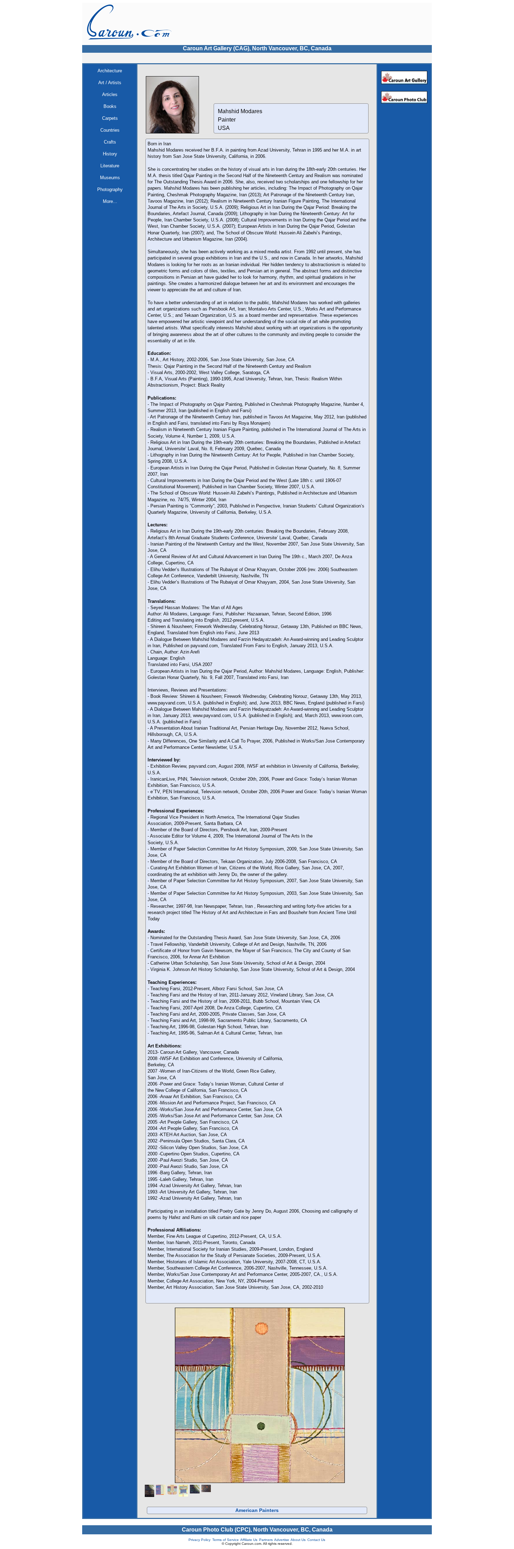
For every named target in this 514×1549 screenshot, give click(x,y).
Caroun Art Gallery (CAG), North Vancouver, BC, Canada (257, 48)
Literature (109, 165)
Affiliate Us (248, 1540)
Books (109, 106)
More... (110, 201)
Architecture (110, 70)
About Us (298, 1540)
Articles (109, 94)
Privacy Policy (199, 1540)
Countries (110, 130)
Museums (110, 177)
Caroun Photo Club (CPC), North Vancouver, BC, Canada (257, 1530)
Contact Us (316, 1540)
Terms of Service (225, 1540)
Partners (266, 1540)
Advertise (281, 1540)
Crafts (110, 142)
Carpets (110, 118)
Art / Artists (109, 82)
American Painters (257, 1510)
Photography (110, 189)
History (110, 153)
